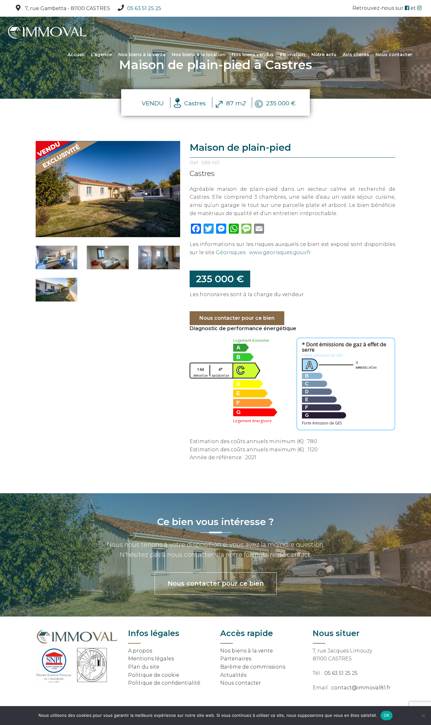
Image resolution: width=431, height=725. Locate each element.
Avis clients (356, 54)
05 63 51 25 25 (144, 8)
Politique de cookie (153, 675)
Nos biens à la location (199, 54)
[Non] (423, 715)
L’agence (101, 54)
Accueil (76, 54)
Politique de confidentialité (164, 683)
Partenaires (235, 659)
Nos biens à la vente (142, 54)
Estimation (292, 54)
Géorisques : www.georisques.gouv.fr (263, 252)
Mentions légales (151, 659)
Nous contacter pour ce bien (237, 318)
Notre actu (323, 54)
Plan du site (143, 667)
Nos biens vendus (253, 54)
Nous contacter (393, 54)
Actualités (233, 675)
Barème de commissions (252, 667)
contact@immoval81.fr (361, 688)
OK (387, 715)
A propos (140, 651)
